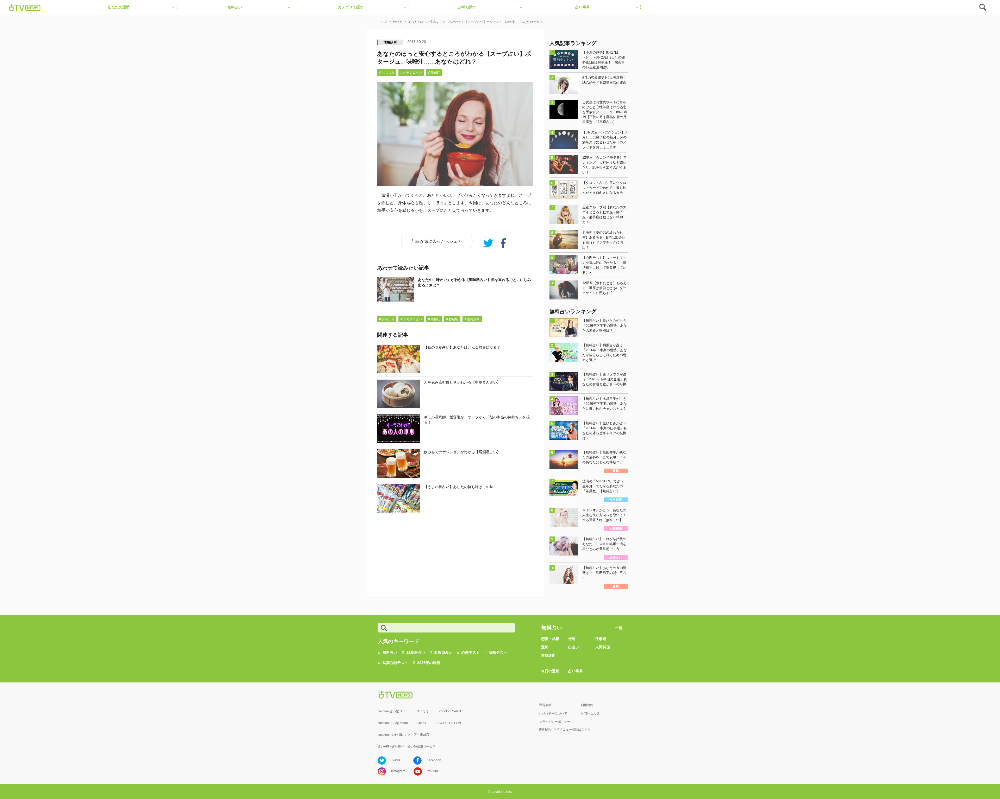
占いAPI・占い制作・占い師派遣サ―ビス (407, 746)
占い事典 (575, 671)
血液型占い (443, 652)
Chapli (421, 723)
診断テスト (498, 652)
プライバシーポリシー (554, 722)
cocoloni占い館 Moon (393, 723)
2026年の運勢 (428, 663)
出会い (573, 647)
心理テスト (470, 652)
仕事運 (600, 639)
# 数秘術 (452, 319)
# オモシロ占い (411, 72)
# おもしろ (386, 72)
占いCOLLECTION (448, 723)
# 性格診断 (472, 319)
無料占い (390, 652)
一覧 (618, 628)
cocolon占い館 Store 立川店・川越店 (403, 735)
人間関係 (602, 647)
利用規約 (587, 705)
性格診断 (390, 42)
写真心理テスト (395, 663)
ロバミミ (422, 711)
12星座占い (415, 652)
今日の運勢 (550, 671)
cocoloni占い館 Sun (391, 711)
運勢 (544, 647)
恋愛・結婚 (550, 639)
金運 (572, 639)
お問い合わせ (590, 713)
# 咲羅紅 (434, 72)
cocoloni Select (450, 711)
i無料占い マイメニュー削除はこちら (565, 729)
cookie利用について (553, 713)
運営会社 (545, 705)
